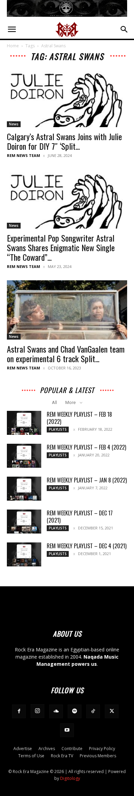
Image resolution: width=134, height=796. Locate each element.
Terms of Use (31, 756)
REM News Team (23, 155)
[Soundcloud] (56, 711)
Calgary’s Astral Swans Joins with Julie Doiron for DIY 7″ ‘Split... (64, 141)
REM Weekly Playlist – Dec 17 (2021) (80, 516)
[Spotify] (74, 711)
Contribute (72, 748)
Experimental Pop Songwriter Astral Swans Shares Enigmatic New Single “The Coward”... (61, 247)
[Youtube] (67, 730)
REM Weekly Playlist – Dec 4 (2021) (86, 546)
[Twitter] (112, 711)
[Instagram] (37, 711)
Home (13, 46)
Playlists (58, 429)
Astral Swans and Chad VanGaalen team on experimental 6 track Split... (66, 354)
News (14, 124)
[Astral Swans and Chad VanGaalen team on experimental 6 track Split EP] (67, 310)
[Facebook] (19, 711)
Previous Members (98, 756)
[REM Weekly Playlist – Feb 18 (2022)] (24, 423)
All (54, 402)
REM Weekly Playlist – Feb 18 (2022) (79, 418)
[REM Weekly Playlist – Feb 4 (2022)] (24, 456)
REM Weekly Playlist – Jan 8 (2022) (87, 480)
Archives (46, 748)
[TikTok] (93, 711)
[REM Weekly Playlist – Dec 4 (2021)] (24, 554)
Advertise (22, 748)
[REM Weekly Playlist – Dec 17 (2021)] (24, 522)
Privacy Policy (102, 748)
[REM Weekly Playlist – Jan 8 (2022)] (24, 489)
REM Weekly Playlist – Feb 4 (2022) (86, 447)
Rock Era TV (62, 756)
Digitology (70, 778)
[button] (12, 29)
